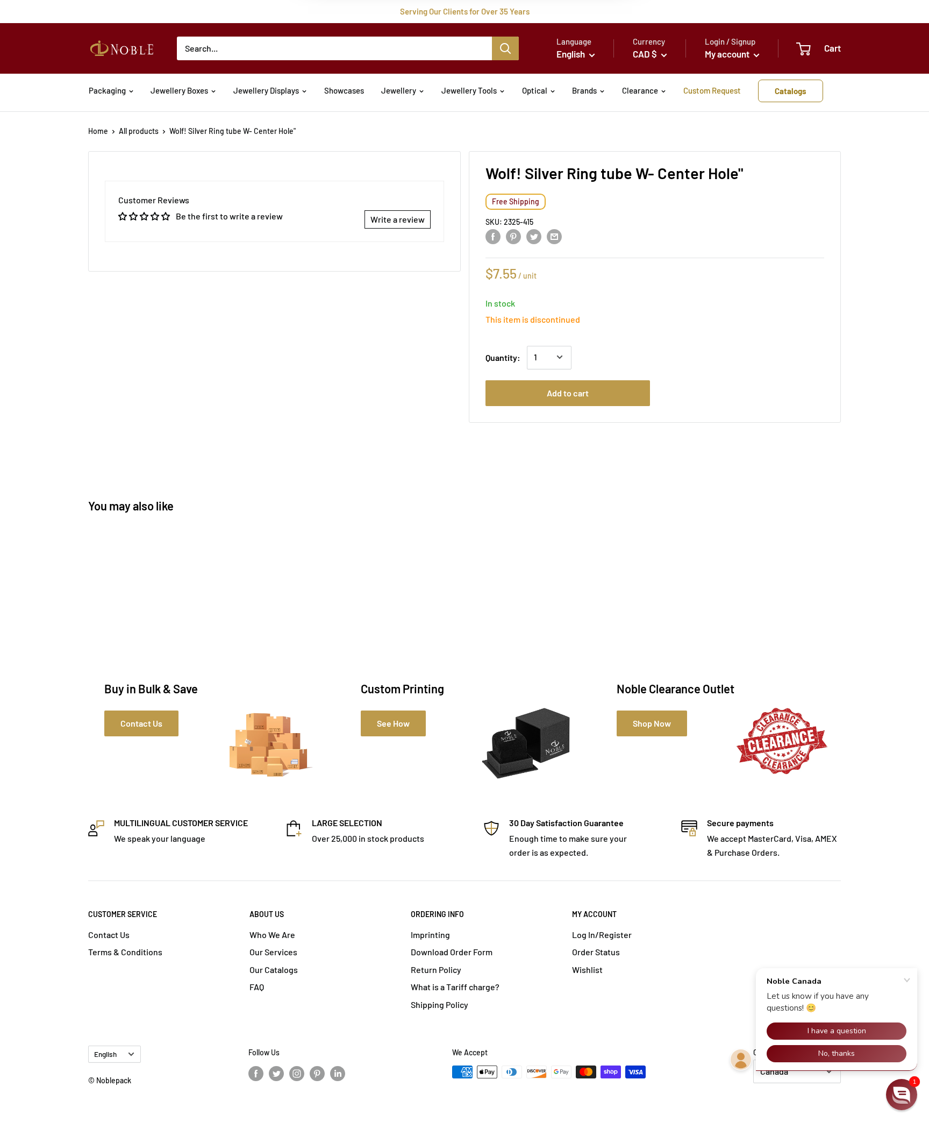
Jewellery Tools (469, 90)
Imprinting (430, 934)
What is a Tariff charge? (455, 987)
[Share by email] (554, 236)
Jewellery (398, 90)
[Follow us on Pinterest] (317, 1073)
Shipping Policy (439, 1004)
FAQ (256, 987)
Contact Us (109, 934)
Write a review (397, 219)
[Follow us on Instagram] (296, 1073)
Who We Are (272, 934)
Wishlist (587, 969)
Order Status (596, 952)
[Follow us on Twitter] (276, 1073)
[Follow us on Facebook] (255, 1073)
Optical (534, 90)
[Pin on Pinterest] (513, 236)
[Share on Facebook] (493, 236)
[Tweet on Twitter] (533, 236)
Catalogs (790, 91)
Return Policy (436, 969)
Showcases (344, 90)
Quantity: (502, 357)
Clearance (640, 90)
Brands (584, 90)
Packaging (107, 90)
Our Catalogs (273, 969)
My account (728, 53)
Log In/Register (602, 934)
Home (98, 131)
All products (139, 131)
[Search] (505, 48)
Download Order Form (451, 952)
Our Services (273, 952)
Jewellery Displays (266, 90)
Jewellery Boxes (179, 90)
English (105, 1054)
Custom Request (712, 90)
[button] (901, 1094)
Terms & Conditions (125, 952)
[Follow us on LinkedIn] (337, 1073)
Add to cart (568, 392)
